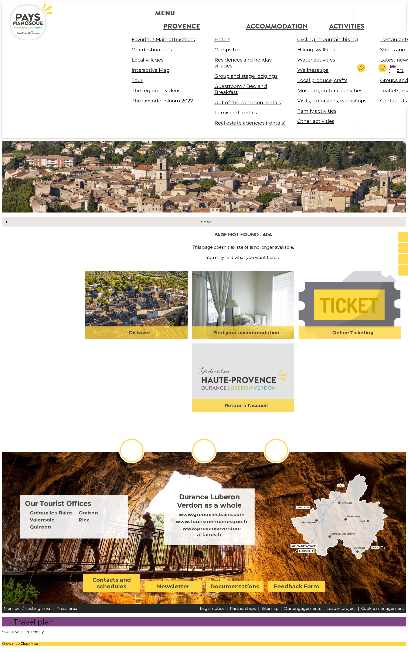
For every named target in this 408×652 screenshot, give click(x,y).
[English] (393, 70)
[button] (383, 68)
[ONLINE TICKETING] (403, 237)
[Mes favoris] (361, 68)
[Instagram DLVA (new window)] (204, 450)
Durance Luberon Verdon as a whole (209, 501)
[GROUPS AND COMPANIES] (403, 259)
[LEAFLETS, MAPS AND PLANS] (403, 248)
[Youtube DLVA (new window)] (276, 450)
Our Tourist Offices (58, 503)
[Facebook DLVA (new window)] (131, 450)
